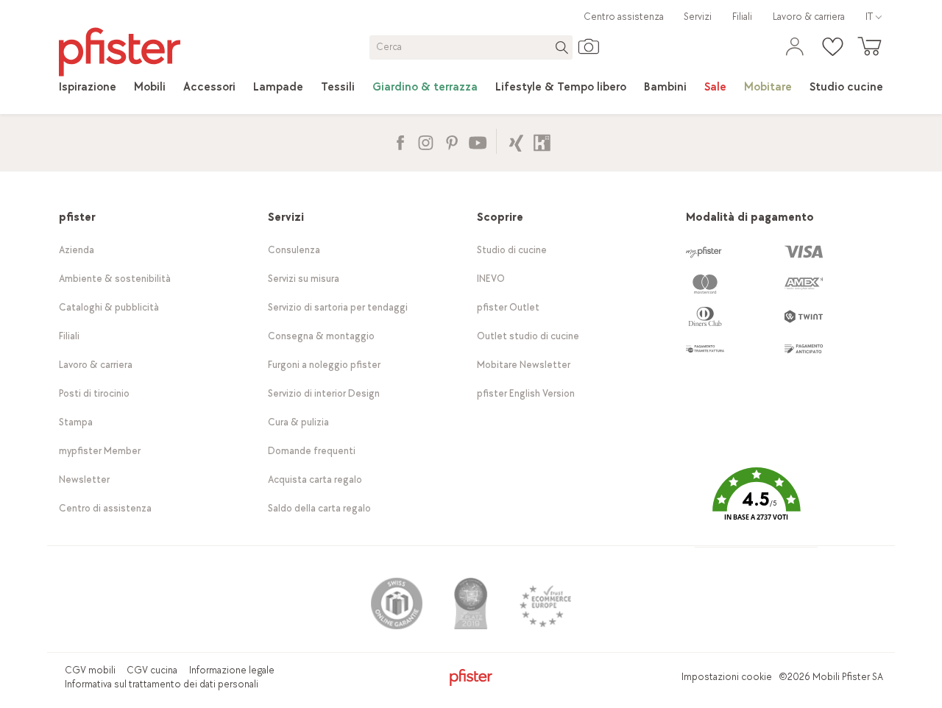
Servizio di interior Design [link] (324, 393)
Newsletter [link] (84, 479)
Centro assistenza (624, 16)
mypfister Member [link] (100, 451)
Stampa (76, 422)
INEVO (491, 278)
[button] (756, 505)
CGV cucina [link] (152, 670)
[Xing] (516, 141)
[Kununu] (542, 141)
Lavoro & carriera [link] (809, 16)
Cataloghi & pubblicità (109, 307)
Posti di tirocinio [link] (94, 393)
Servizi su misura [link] (303, 278)
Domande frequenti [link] (311, 451)
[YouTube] (477, 141)
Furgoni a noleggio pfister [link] (324, 364)
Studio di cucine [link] (512, 250)
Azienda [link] (76, 250)
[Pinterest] (451, 141)
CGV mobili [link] (90, 670)
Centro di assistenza (105, 508)
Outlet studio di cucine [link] (528, 336)
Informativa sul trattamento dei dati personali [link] (161, 684)
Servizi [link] (698, 16)
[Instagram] (426, 141)
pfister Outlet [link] (508, 307)
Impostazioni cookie (726, 676)
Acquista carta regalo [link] (315, 479)
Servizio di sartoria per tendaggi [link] (338, 307)
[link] (87, 87)
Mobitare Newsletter (523, 364)
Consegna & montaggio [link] (321, 336)
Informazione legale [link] (232, 670)
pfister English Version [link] (526, 393)
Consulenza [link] (294, 250)
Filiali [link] (742, 16)
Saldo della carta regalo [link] (319, 508)
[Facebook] (400, 141)
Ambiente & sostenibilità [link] (115, 278)
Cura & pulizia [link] (298, 422)
